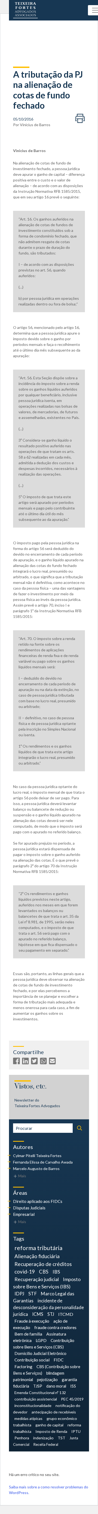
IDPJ (19, 1293)
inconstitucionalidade (32, 1405)
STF (32, 1293)
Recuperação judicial (36, 1279)
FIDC (58, 1359)
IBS (56, 1272)
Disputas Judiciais (29, 1207)
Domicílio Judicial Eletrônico (40, 1353)
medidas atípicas (28, 1418)
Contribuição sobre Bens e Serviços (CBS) (43, 1343)
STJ (50, 1314)
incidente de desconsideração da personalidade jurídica (48, 1307)
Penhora (21, 1438)
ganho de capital (49, 1425)
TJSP (37, 1386)
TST (61, 1438)
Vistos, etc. (30, 1086)
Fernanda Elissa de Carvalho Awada (43, 1162)
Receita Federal (45, 1444)
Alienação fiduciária (37, 1256)
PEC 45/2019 (72, 1399)
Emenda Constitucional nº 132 (40, 1392)
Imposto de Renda (51, 1431)
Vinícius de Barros (35, 124)
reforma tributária (38, 1247)
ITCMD (65, 1314)
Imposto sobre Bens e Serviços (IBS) (47, 1282)
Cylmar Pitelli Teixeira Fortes (37, 1155)
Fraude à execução (31, 1320)
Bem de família (28, 1333)
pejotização (47, 1379)
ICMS (37, 1314)
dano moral (56, 1386)
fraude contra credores (55, 1327)
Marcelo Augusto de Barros (36, 1168)
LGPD (41, 1340)
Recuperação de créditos (43, 1264)
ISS (73, 1386)
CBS (43, 1272)
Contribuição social (32, 1359)
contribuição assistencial (35, 1399)
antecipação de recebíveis (54, 1412)
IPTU (76, 1431)
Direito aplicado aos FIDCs (37, 1201)
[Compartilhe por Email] (53, 1062)
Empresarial (24, 1214)
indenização (43, 1438)
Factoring (23, 1366)
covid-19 (24, 1271)
